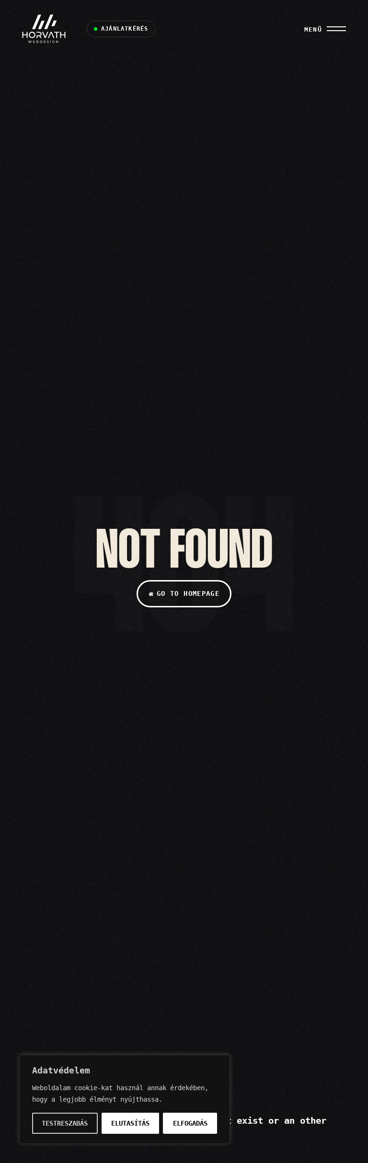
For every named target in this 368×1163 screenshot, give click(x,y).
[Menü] (336, 28)
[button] (121, 29)
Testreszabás (65, 1123)
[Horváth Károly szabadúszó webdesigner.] (46, 28)
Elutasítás (130, 1123)
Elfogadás (190, 1123)
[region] (124, 1099)
